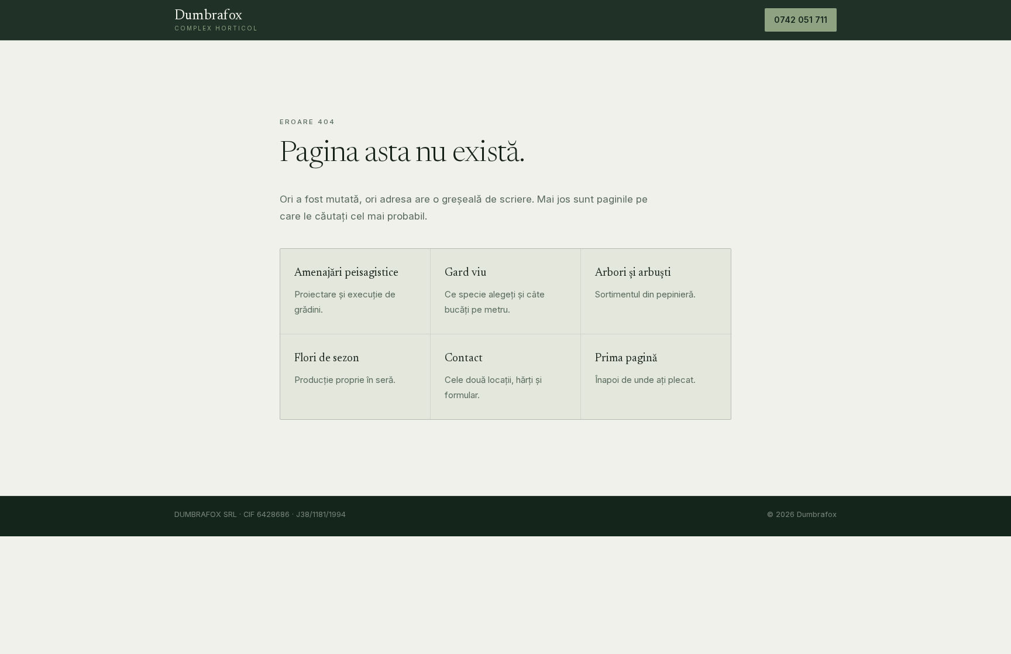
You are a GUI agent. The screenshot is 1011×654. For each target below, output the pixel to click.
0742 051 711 (800, 20)
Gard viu (465, 273)
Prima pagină (626, 358)
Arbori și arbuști (633, 273)
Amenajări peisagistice (346, 273)
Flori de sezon (326, 358)
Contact (464, 358)
